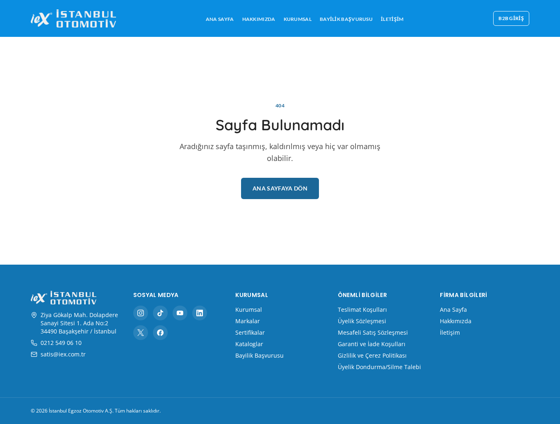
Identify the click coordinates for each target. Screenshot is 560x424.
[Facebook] (160, 332)
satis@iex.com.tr (63, 354)
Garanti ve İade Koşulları (371, 344)
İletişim (392, 19)
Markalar (247, 321)
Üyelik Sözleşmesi (362, 321)
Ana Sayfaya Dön (280, 188)
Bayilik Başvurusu (346, 19)
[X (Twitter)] (140, 332)
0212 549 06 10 (61, 343)
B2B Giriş (511, 18)
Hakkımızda (258, 19)
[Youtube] (180, 313)
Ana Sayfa (220, 19)
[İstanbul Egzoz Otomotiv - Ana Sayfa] (73, 18)
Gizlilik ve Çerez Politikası (372, 355)
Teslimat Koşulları (362, 309)
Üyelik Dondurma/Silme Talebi (379, 367)
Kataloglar (249, 344)
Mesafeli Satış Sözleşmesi (373, 332)
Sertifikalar (250, 332)
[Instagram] (140, 313)
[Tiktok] (160, 313)
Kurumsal (298, 19)
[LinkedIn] (199, 313)
